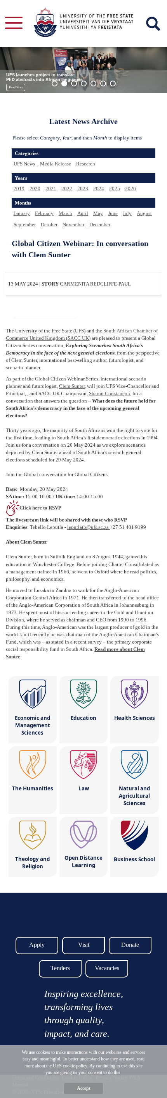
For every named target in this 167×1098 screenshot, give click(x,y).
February (44, 213)
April (82, 213)
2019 (19, 188)
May (98, 213)
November (73, 224)
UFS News (24, 164)
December (99, 224)
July (127, 213)
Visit (83, 944)
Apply (37, 944)
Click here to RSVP (40, 508)
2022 (66, 188)
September (25, 224)
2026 (130, 188)
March (65, 213)
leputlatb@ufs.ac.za (88, 527)
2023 (82, 188)
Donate (130, 944)
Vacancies (107, 968)
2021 (50, 188)
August (144, 213)
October (49, 224)
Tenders (60, 968)
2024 (98, 188)
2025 (114, 188)
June (113, 213)
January (22, 213)
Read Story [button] (16, 87)
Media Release (55, 164)
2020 (35, 188)
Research (85, 164)
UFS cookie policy (70, 1066)
